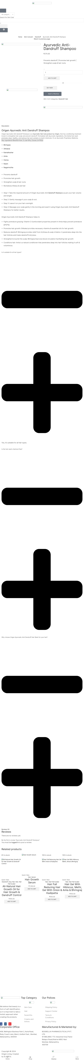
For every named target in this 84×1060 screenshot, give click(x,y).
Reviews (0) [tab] (5, 829)
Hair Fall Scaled (54, 882)
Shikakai (7, 149)
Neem (6, 164)
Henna (6, 160)
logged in (15, 842)
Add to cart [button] (11, 901)
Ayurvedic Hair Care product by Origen (46, 134)
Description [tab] (5, 126)
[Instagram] (5, 1023)
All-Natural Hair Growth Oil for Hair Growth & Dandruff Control (11, 891)
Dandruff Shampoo (55, 193)
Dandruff (38, 37)
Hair (66, 99)
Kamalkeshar (8, 152)
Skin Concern (28, 37)
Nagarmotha (8, 167)
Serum (33, 877)
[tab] (42, 126)
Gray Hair (12, 882)
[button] (3, 11)
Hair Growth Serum (32, 881)
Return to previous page (42, 39)
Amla (5, 156)
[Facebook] (1, 1023)
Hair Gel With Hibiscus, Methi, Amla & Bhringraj (72, 887)
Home (20, 37)
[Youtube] (10, 1023)
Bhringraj (7, 145)
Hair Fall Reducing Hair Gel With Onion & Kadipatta (52, 889)
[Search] (3, 26)
